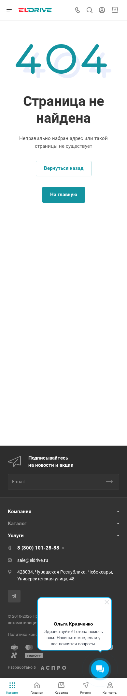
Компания (19, 511)
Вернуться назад (63, 168)
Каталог (17, 523)
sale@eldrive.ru (32, 560)
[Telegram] (14, 596)
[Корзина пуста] (114, 10)
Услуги (16, 535)
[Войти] (102, 10)
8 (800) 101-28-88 (38, 548)
